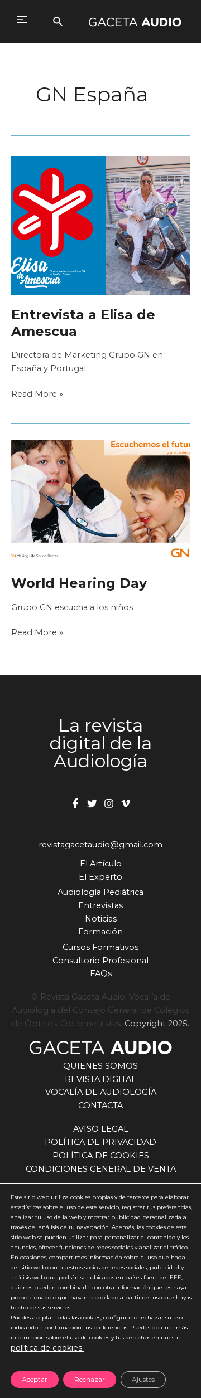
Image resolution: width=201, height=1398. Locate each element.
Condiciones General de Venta (101, 1169)
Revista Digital (100, 1079)
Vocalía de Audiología (100, 1092)
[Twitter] (92, 803)
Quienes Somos (100, 1066)
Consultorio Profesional (100, 961)
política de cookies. (47, 1348)
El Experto (100, 877)
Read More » (37, 394)
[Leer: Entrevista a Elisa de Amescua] (100, 225)
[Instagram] (109, 803)
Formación (100, 932)
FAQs (101, 973)
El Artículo (101, 864)
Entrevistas (100, 905)
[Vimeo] (126, 803)
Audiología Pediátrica (100, 892)
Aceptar (34, 1379)
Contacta (100, 1105)
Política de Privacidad (100, 1142)
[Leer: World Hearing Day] (100, 501)
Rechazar (89, 1379)
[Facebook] (75, 803)
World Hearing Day (79, 583)
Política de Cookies (100, 1156)
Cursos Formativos (100, 947)
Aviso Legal (100, 1129)
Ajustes (143, 1379)
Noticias (101, 919)
